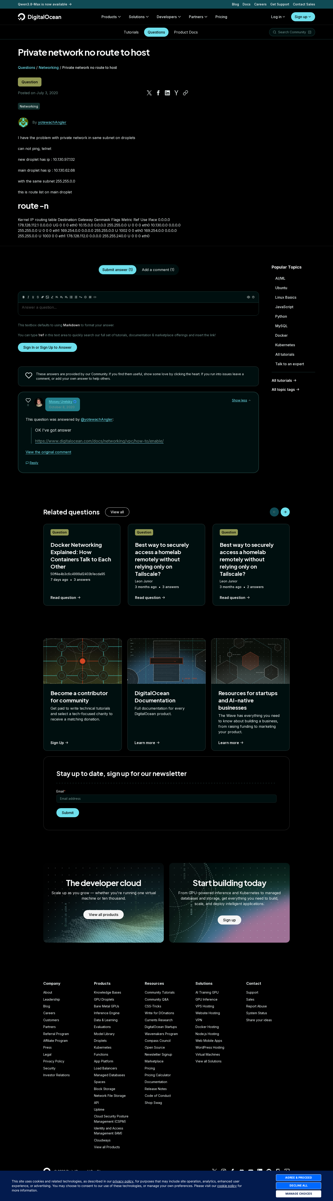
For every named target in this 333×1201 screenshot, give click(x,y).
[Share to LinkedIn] (167, 93)
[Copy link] (185, 93)
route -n (33, 205)
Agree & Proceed (298, 1177)
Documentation (156, 1082)
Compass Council (158, 1040)
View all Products (107, 1147)
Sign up (301, 16)
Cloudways (102, 1140)
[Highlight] (52, 297)
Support (252, 992)
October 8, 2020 (62, 407)
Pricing (150, 1068)
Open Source (155, 1047)
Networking (49, 67)
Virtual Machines (207, 1054)
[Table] (90, 297)
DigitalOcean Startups (161, 1027)
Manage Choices (298, 1193)
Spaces (99, 1082)
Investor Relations (56, 1075)
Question (30, 82)
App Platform (103, 1061)
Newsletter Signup (158, 1054)
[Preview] (248, 297)
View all (117, 512)
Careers (260, 4)
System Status (256, 1013)
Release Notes (156, 1089)
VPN (198, 1020)
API (96, 1103)
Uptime (99, 1109)
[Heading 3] (66, 297)
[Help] (253, 297)
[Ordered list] (76, 297)
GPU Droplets (104, 999)
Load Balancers (105, 1068)
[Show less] (249, 400)
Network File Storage (110, 1096)
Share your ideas (259, 1020)
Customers (51, 1020)
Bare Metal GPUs (106, 1006)
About (47, 992)
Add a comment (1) (158, 269)
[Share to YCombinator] (176, 93)
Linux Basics (285, 297)
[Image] (47, 297)
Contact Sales (304, 4)
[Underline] (33, 297)
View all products (103, 914)
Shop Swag (153, 1103)
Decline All (299, 1185)
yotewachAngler (52, 122)
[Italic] (28, 297)
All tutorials (284, 354)
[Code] (95, 297)
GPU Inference (206, 999)
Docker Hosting (207, 1027)
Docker (281, 335)
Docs (247, 4)
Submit (68, 812)
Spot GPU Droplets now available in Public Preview (58, 3)
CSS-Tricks (153, 1006)
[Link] (42, 297)
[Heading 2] (61, 297)
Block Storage (104, 1089)
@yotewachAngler (97, 419)
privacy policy (123, 1181)
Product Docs (186, 32)
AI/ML (280, 278)
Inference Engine (107, 1013)
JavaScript (284, 307)
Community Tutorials (160, 992)
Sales (250, 999)
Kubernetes (285, 345)
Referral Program (56, 1034)
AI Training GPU (207, 992)
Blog (235, 4)
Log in (276, 16)
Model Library (104, 1034)
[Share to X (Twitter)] (149, 93)
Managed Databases (109, 1075)
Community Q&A (157, 999)
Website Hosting (207, 1013)
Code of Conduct (158, 1096)
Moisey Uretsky (60, 402)
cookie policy (227, 1186)
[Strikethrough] (38, 297)
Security (49, 1068)
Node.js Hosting (207, 1034)
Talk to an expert (289, 364)
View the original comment (48, 452)
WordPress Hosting (209, 1047)
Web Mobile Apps (208, 1040)
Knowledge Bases (107, 992)
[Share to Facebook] (158, 93)
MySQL (281, 326)
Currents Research (159, 1020)
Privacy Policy (53, 1061)
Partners (49, 1027)
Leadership (51, 999)
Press (47, 1047)
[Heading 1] (57, 297)
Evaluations (102, 1027)
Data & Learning (106, 1020)
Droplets (100, 1040)
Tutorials (131, 32)
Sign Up (57, 742)
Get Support (279, 4)
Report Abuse (256, 1006)
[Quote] (80, 297)
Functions (101, 1054)
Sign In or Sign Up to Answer (47, 347)
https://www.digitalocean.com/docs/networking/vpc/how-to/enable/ (99, 441)
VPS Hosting (204, 1006)
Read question (63, 597)
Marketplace (154, 1061)
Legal (47, 1054)
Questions (156, 32)
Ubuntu (281, 288)
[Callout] (85, 297)
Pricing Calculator (158, 1075)
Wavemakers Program (161, 1034)
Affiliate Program (55, 1040)
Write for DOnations (159, 1013)
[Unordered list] (71, 297)
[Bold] (23, 297)
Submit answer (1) (117, 269)
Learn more (145, 742)
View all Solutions (208, 1061)
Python (281, 316)
